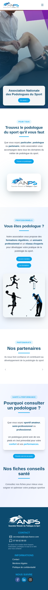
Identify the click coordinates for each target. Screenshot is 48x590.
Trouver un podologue (24, 161)
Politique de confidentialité (24, 567)
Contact (15, 559)
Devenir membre (24, 259)
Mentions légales (19, 563)
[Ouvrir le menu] (42, 5)
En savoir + (24, 100)
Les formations (24, 265)
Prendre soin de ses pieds (24, 456)
